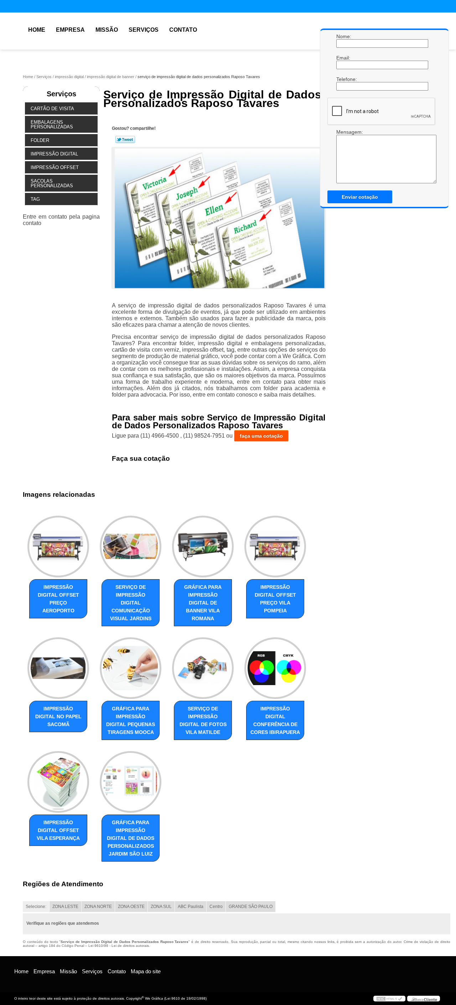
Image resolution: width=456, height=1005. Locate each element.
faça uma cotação (261, 436)
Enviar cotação (360, 197)
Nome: (343, 36)
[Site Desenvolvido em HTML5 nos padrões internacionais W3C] (389, 998)
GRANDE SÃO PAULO (251, 906)
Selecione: (36, 906)
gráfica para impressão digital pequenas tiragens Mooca (130, 720)
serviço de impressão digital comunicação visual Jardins (130, 602)
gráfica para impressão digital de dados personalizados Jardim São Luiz (130, 838)
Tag (35, 199)
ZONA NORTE (98, 906)
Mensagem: (343, 156)
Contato (183, 30)
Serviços (144, 30)
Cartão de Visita (52, 108)
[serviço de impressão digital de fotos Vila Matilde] (203, 668)
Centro (216, 906)
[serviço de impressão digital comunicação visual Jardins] (130, 546)
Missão (106, 30)
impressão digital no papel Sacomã (58, 716)
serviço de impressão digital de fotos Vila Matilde (203, 720)
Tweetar (125, 139)
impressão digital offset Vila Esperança (58, 830)
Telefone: (343, 79)
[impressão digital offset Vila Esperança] (58, 782)
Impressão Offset (55, 167)
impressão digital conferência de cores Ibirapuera (275, 720)
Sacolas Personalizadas (52, 183)
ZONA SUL (161, 906)
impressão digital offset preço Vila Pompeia (275, 598)
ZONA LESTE (65, 906)
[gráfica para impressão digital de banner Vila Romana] (203, 546)
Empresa (70, 30)
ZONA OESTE (131, 906)
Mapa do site (146, 971)
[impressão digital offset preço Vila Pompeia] (275, 546)
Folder (40, 140)
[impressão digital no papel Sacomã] (58, 668)
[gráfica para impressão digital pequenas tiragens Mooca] (130, 668)
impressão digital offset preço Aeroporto (58, 598)
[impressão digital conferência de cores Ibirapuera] (275, 668)
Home (36, 30)
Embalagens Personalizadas (52, 124)
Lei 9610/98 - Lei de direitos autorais (118, 946)
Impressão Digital (54, 154)
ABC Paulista (190, 906)
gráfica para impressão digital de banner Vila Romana (203, 602)
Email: (343, 58)
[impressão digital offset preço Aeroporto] (58, 546)
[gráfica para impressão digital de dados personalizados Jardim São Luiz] (130, 782)
